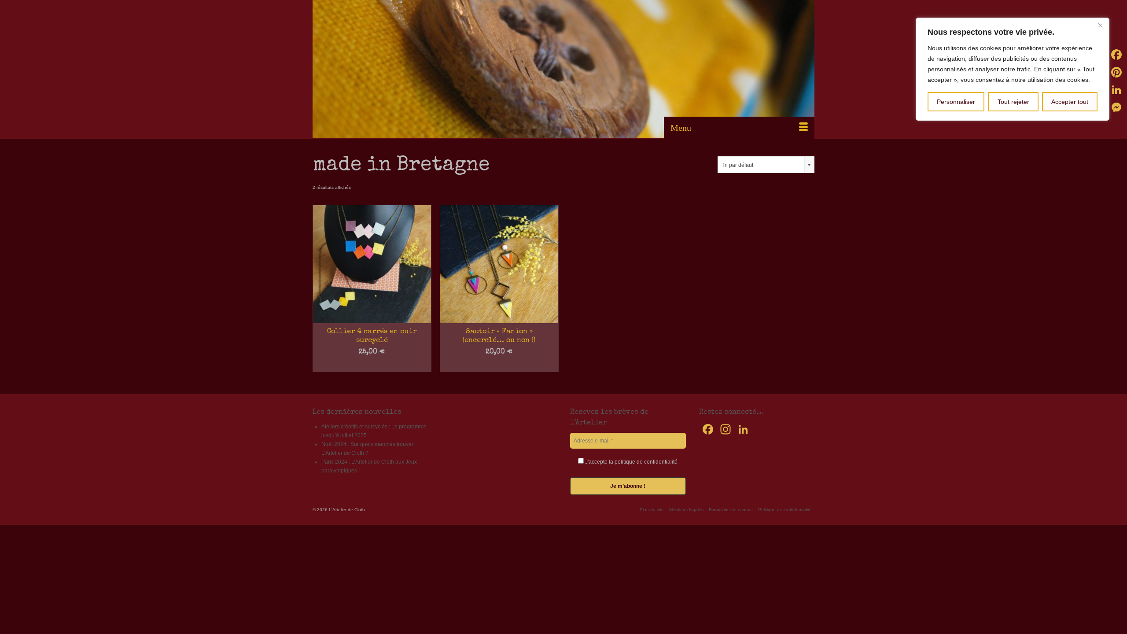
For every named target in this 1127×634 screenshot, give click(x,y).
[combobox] (766, 164)
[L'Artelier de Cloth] (563, 69)
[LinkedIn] (1116, 90)
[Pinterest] (1116, 72)
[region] (1012, 69)
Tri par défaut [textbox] (737, 165)
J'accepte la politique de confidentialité (631, 462)
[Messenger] (1116, 107)
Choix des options (372, 365)
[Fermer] (1100, 25)
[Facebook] (1116, 54)
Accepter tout (1069, 101)
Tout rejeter (1013, 101)
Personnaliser (956, 101)
